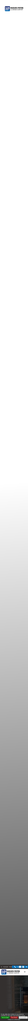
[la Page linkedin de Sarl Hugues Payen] (25, 967)
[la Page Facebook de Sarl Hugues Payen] (17, 967)
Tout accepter (5, 1017)
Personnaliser (23, 1017)
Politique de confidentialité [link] (14, 1019)
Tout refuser (14, 1017)
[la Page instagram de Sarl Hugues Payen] (22, 967)
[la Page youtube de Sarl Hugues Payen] (19, 967)
